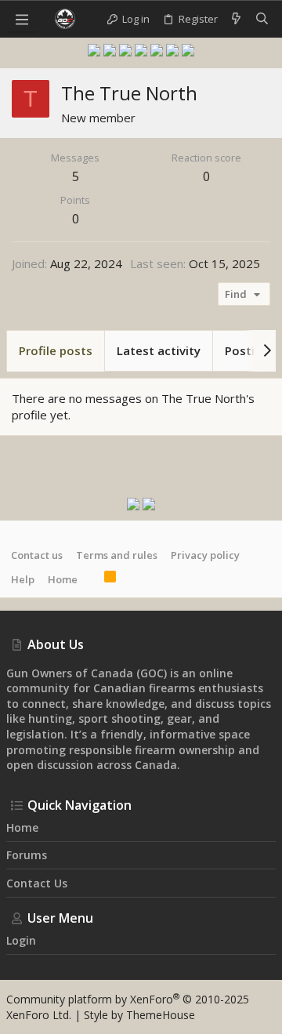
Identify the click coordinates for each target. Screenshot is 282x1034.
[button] (22, 19)
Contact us (37, 555)
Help (22, 579)
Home (63, 579)
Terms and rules (116, 555)
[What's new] (236, 19)
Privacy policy (205, 555)
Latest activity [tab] (159, 350)
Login (21, 940)
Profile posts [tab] (55, 350)
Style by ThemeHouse (139, 1014)
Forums (26, 854)
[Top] (91, 578)
